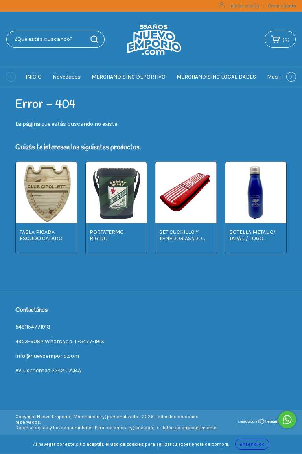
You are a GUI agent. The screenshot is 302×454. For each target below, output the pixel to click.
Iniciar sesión (244, 6)
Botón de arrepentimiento (189, 427)
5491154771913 (32, 326)
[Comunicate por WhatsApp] (287, 419)
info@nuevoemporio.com (47, 356)
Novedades (67, 77)
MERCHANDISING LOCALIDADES (216, 77)
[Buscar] (94, 39)
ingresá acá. (140, 427)
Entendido (252, 444)
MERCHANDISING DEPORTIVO (129, 77)
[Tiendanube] (262, 422)
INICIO (34, 77)
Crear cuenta (282, 6)
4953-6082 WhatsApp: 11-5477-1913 (59, 341)
